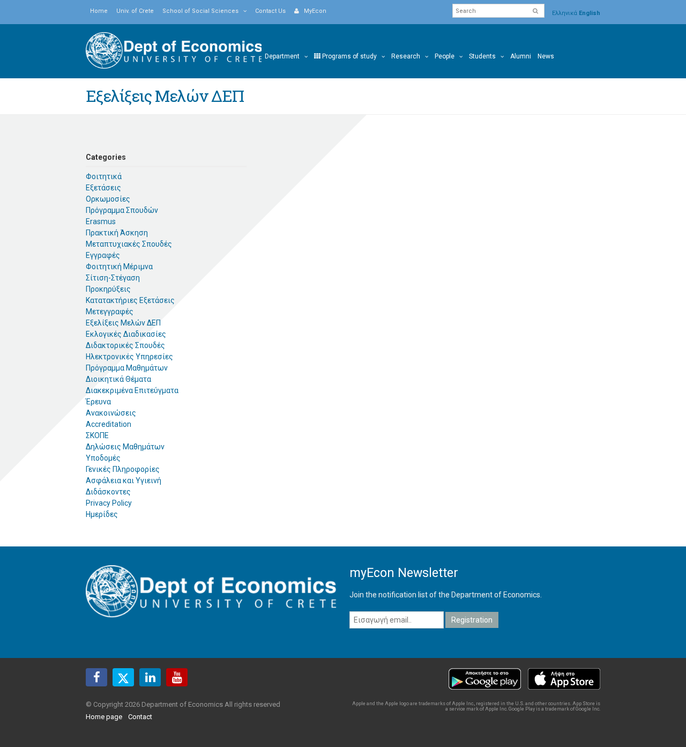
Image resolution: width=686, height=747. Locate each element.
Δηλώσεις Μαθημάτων (125, 446)
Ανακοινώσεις (111, 413)
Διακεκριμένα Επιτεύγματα (132, 390)
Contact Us (270, 11)
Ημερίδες (102, 514)
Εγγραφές (103, 255)
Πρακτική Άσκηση (117, 232)
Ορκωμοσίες (108, 199)
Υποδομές (103, 458)
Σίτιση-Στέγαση (113, 277)
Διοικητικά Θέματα (118, 379)
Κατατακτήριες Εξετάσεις (130, 300)
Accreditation (108, 424)
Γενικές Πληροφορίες (123, 469)
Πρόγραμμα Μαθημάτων (127, 368)
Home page (104, 717)
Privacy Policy (109, 503)
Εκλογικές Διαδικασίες (126, 334)
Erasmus (101, 221)
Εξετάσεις (103, 187)
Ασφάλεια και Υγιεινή (123, 480)
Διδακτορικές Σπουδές (125, 345)
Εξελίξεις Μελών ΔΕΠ (123, 323)
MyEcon (312, 11)
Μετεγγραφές (109, 311)
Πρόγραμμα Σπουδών (122, 210)
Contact (140, 717)
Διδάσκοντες (108, 491)
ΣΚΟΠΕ (97, 435)
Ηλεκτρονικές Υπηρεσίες (129, 356)
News (546, 56)
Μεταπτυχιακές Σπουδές (129, 244)
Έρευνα (98, 401)
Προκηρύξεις (108, 289)
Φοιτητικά (104, 176)
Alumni (520, 56)
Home (99, 11)
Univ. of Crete (135, 11)
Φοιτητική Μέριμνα (119, 266)
